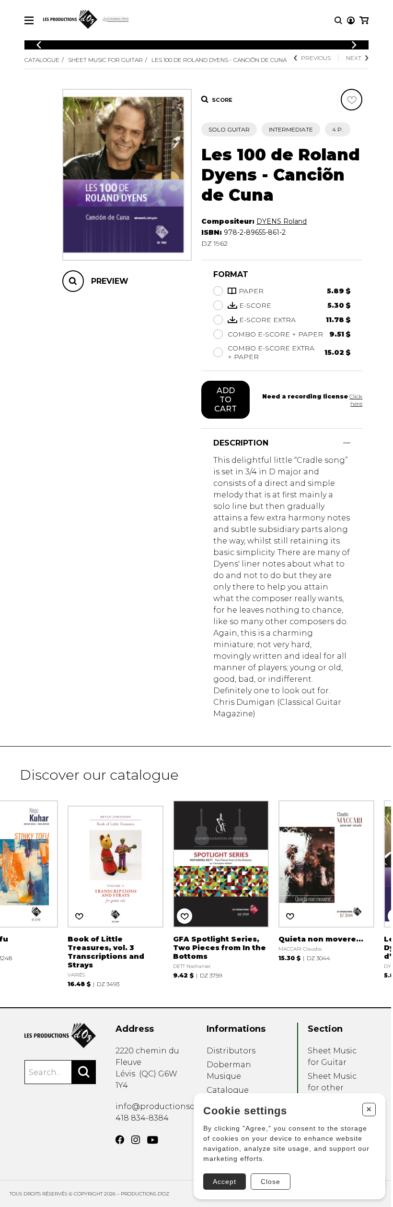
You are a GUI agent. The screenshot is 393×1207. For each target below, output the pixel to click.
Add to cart (225, 399)
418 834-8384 (142, 1118)
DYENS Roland (281, 221)
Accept (224, 1181)
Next (353, 57)
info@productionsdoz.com (169, 1106)
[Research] (338, 20)
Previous (316, 57)
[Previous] (38, 44)
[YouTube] (152, 1140)
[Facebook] (120, 1140)
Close (270, 1181)
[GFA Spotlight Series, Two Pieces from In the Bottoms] (221, 888)
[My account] (351, 20)
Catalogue (41, 59)
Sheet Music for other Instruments (333, 1088)
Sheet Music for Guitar (105, 59)
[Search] (84, 1072)
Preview (109, 281)
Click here (355, 400)
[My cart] (364, 20)
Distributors (231, 1050)
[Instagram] (135, 1140)
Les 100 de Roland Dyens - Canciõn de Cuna (219, 59)
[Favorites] (351, 99)
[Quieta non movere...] (326, 880)
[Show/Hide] (346, 443)
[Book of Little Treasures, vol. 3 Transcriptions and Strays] (115, 893)
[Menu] (29, 20)
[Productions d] (60, 1035)
